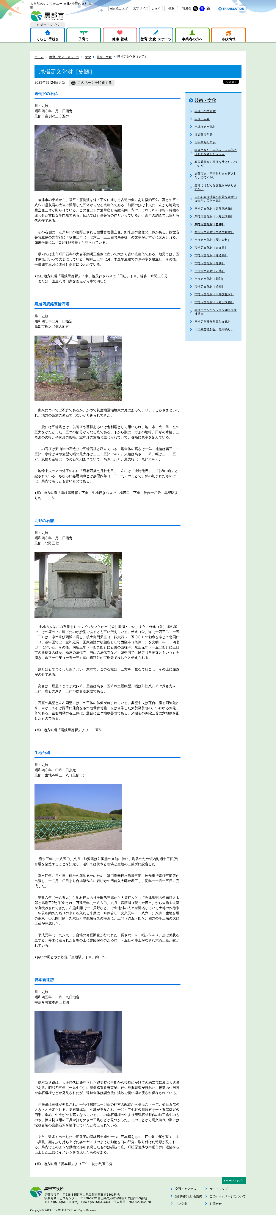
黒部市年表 (202, 119)
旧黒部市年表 (203, 134)
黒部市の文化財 (205, 111)
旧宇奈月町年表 (205, 142)
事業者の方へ (192, 39)
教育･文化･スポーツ (156, 39)
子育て (83, 39)
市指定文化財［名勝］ (209, 263)
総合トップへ (50, 24)
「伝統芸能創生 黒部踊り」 (214, 329)
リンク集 (181, 1203)
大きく (156, 8)
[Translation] (231, 8)
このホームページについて (228, 1196)
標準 (171, 8)
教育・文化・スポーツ (64, 57)
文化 (88, 57)
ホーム (39, 57)
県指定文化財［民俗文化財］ (214, 232)
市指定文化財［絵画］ (209, 286)
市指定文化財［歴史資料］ (212, 239)
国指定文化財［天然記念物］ (214, 208)
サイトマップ (219, 1188)
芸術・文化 (104, 57)
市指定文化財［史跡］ (209, 271)
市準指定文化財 (205, 126)
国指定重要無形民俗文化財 (212, 321)
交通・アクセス (185, 1188)
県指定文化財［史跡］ (209, 224)
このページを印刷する (94, 82)
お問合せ (216, 1203)
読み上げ (122, 8)
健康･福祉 (120, 39)
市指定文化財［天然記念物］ (214, 302)
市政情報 (228, 39)
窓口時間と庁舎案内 (188, 1196)
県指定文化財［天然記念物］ (214, 216)
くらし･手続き (47, 39)
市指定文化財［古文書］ (211, 247)
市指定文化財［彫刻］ (209, 278)
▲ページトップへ (233, 1180)
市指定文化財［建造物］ (211, 255)
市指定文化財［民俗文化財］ (214, 294)
